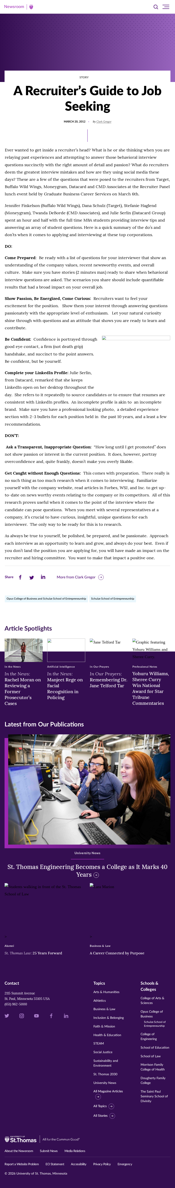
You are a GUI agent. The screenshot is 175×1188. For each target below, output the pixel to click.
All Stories (100, 1115)
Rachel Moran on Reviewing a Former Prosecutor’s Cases (23, 688)
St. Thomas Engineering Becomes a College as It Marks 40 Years (87, 870)
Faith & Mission (104, 1026)
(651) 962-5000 (16, 1004)
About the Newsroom (19, 1151)
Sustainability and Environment (105, 1063)
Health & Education (107, 1035)
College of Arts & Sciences (152, 1001)
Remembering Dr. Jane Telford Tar (108, 679)
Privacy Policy (102, 1164)
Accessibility (78, 1164)
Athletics (99, 1000)
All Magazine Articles (108, 1091)
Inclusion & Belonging (108, 1017)
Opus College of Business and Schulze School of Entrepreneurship (46, 598)
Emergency (125, 1164)
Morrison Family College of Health (153, 1067)
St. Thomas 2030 (105, 1074)
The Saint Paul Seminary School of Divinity (154, 1096)
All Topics (100, 1106)
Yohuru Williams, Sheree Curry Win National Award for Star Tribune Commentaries (150, 688)
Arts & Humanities (106, 992)
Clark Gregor (103, 121)
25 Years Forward (33, 953)
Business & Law (104, 1009)
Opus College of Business (153, 1018)
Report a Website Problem (22, 1164)
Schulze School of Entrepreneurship (112, 598)
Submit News (49, 1151)
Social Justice (102, 1052)
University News (104, 1083)
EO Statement (55, 1164)
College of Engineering (149, 1037)
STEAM (98, 1043)
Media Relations (74, 1151)
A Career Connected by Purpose (117, 953)
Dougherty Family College (153, 1081)
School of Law (151, 1056)
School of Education (155, 1047)
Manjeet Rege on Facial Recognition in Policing (65, 685)
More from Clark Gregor (76, 577)
